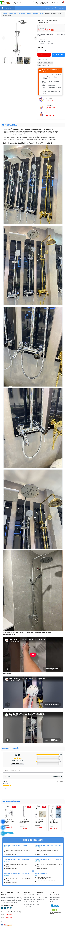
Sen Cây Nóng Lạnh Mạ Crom (34, 13)
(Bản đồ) (6, 847)
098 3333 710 (50, 115)
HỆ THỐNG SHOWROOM (58, 8)
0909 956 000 (50, 100)
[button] (43, 3)
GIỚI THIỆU (47, 8)
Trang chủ (4, 13)
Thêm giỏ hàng (58, 55)
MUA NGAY (44, 55)
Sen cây (11, 13)
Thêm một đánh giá (17, 763)
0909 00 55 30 (51, 108)
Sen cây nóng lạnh (19, 13)
